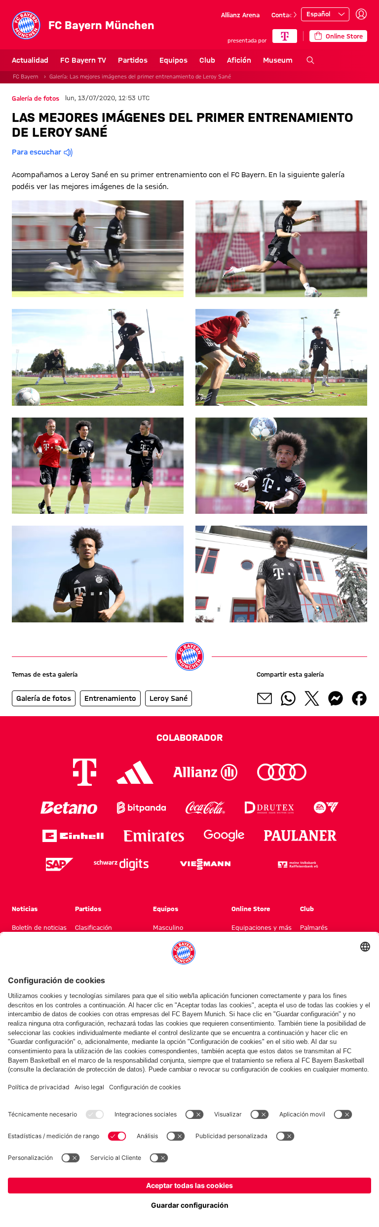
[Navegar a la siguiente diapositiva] (295, 15)
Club (207, 60)
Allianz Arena (240, 14)
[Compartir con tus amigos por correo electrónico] (264, 698)
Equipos (173, 60)
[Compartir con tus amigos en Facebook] (359, 698)
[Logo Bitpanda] (141, 808)
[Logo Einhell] (73, 836)
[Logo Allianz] (205, 772)
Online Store (250, 908)
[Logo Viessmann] (205, 864)
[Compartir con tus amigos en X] (312, 698)
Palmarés (314, 927)
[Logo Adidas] (134, 772)
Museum (278, 60)
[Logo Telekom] (85, 772)
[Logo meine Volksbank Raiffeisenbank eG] (297, 864)
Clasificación (93, 927)
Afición (239, 60)
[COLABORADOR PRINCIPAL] (284, 36)
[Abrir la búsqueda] (310, 60)
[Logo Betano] (68, 808)
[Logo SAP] (60, 864)
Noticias (25, 908)
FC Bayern (25, 76)
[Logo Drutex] (269, 808)
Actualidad (30, 60)
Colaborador (189, 737)
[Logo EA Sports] (326, 808)
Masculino (168, 927)
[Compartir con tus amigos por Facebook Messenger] (335, 698)
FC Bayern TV (83, 60)
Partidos (133, 60)
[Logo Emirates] (153, 836)
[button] (98, 248)
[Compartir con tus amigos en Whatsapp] (288, 698)
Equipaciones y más (261, 927)
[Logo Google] (224, 836)
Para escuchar (36, 152)
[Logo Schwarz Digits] (121, 864)
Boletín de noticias (39, 927)
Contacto (285, 14)
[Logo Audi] (281, 772)
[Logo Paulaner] (300, 835)
